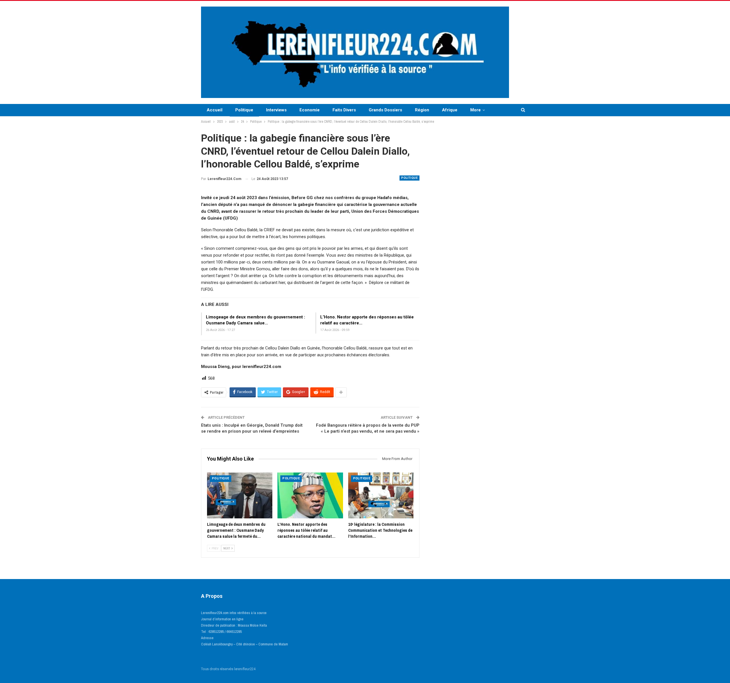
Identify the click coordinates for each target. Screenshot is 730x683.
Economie (309, 110)
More (475, 110)
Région (422, 110)
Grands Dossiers (385, 110)
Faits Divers (344, 110)
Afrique (449, 110)
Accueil (214, 110)
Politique (244, 110)
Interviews (276, 110)
